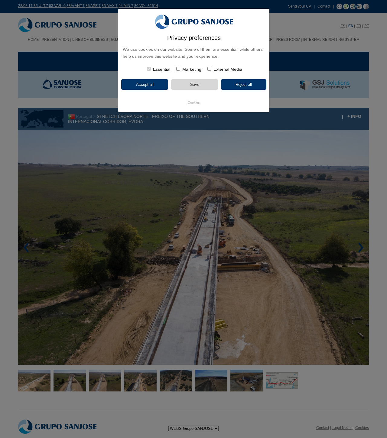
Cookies (194, 102)
